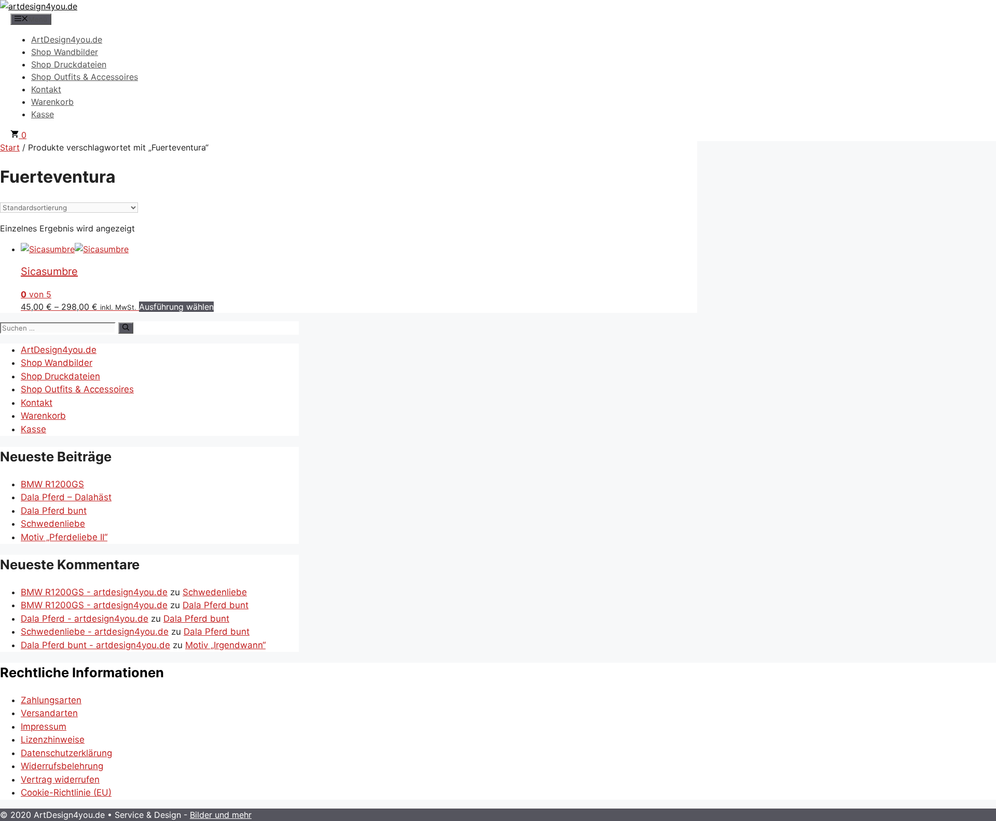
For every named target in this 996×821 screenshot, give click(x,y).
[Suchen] (125, 328)
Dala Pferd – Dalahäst (66, 497)
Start (10, 147)
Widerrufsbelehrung (62, 766)
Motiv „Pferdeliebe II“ (64, 537)
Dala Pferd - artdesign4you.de (84, 618)
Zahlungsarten (51, 700)
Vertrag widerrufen (60, 779)
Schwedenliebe (53, 523)
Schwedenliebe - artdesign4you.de (95, 631)
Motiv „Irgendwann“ (225, 645)
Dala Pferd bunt (54, 510)
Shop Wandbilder (64, 52)
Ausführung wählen (176, 307)
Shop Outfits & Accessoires (84, 77)
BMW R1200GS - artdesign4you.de (94, 592)
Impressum (43, 726)
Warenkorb (52, 102)
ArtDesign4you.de (66, 39)
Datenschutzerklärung (66, 753)
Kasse (42, 114)
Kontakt (46, 89)
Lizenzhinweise (53, 739)
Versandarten (49, 713)
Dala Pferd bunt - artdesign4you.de (95, 645)
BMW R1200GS (52, 484)
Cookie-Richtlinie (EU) (66, 792)
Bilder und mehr (221, 815)
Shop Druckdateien (68, 64)
